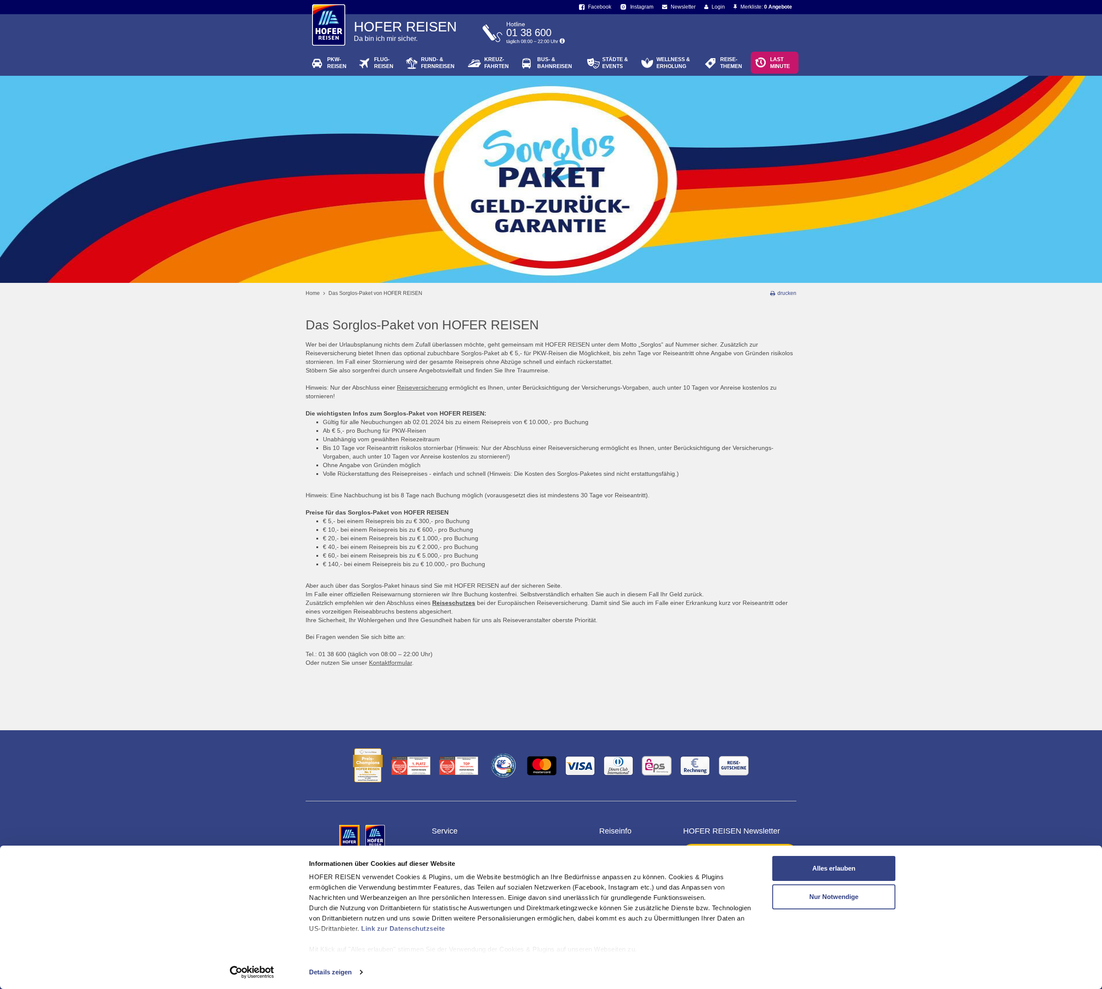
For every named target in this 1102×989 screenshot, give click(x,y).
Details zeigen (330, 972)
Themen (731, 62)
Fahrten (496, 62)
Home (313, 293)
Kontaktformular (390, 662)
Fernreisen (438, 62)
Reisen (337, 62)
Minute (780, 62)
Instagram (641, 7)
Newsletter (682, 7)
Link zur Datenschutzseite (403, 928)
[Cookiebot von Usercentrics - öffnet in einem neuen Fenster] (252, 972)
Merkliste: (765, 7)
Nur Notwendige (833, 896)
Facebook (599, 7)
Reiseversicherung (422, 387)
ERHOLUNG (673, 62)
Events (615, 62)
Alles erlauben (833, 868)
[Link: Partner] (350, 836)
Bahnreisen (554, 62)
